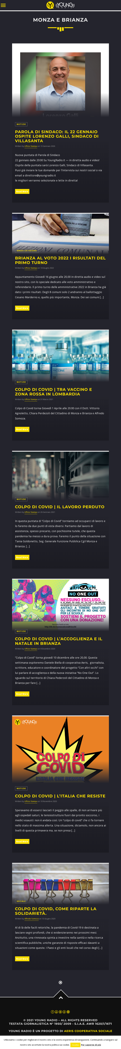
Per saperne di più (91, 1044)
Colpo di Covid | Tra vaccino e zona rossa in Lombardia (53, 391)
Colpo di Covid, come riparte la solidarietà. (56, 911)
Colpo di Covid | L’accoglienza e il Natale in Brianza (58, 641)
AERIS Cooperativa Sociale (88, 1031)
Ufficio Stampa (30, 146)
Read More (22, 191)
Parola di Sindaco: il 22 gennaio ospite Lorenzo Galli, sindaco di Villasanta (57, 136)
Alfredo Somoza (31, 918)
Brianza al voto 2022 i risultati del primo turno (60, 260)
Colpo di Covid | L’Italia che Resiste (60, 796)
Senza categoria (27, 250)
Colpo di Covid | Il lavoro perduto (60, 506)
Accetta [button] (75, 1045)
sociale (21, 901)
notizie (21, 124)
